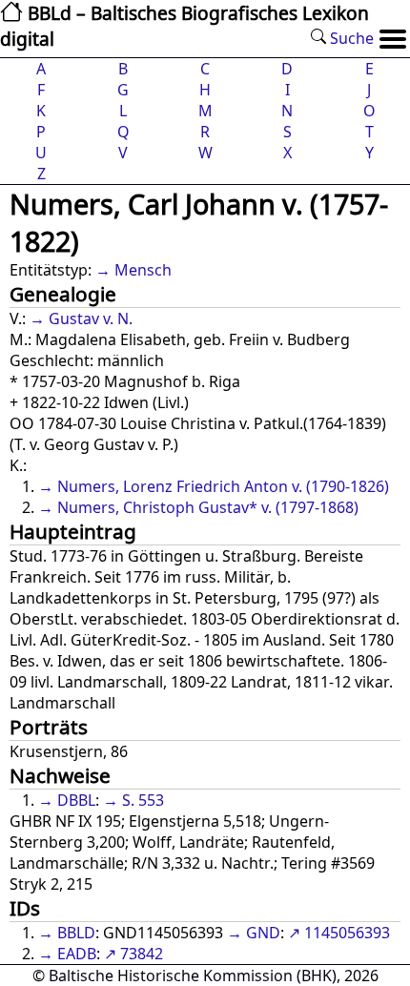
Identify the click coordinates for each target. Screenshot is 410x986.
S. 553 (143, 800)
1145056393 (347, 932)
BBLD (76, 932)
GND (263, 932)
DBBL (76, 800)
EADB (76, 953)
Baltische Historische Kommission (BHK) (193, 975)
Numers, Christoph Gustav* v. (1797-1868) (208, 507)
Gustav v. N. (91, 318)
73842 (141, 953)
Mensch (143, 269)
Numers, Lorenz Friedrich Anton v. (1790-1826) (223, 486)
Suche (350, 38)
